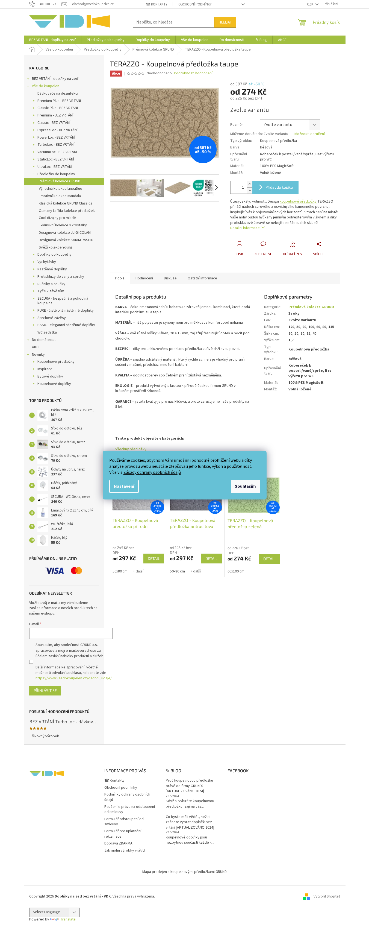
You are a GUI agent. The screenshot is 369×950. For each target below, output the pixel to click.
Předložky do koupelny (56, 174)
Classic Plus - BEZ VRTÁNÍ (57, 108)
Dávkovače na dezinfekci (57, 93)
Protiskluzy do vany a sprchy (60, 276)
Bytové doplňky (50, 376)
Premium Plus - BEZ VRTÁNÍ (59, 101)
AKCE (36, 347)
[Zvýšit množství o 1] (249, 184)
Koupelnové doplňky (54, 384)
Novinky (38, 354)
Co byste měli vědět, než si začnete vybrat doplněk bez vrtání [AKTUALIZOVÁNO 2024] (190, 822)
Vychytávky (46, 262)
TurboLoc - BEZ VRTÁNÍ (55, 144)
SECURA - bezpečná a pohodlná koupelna (62, 301)
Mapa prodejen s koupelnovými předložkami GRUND (184, 872)
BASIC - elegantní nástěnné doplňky (66, 325)
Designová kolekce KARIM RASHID (66, 240)
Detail (154, 558)
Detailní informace (245, 228)
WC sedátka (47, 332)
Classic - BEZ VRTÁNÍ (53, 122)
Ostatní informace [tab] (202, 278)
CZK (310, 4)
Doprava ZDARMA (118, 843)
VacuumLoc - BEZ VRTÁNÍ (57, 152)
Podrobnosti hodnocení (193, 73)
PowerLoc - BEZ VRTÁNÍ (56, 137)
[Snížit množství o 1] (249, 190)
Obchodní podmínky (195, 4)
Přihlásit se (45, 690)
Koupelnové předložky (56, 361)
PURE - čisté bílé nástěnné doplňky (65, 310)
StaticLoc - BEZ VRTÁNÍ (55, 159)
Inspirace (44, 369)
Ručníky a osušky (51, 284)
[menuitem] (52, 40)
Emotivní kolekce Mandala (60, 196)
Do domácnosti (44, 340)
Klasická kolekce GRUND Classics (65, 203)
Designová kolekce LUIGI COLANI (65, 232)
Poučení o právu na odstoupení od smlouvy (129, 809)
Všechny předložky (130, 449)
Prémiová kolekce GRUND (59, 181)
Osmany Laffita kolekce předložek (67, 211)
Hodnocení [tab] (144, 278)
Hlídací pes (292, 254)
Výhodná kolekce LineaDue (60, 188)
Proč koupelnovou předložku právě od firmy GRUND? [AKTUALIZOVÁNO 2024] (189, 786)
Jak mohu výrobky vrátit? (124, 850)
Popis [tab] (120, 278)
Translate (68, 919)
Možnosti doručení (309, 134)
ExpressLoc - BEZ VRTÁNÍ (57, 130)
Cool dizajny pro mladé (57, 218)
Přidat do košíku (279, 187)
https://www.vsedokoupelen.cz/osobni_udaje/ (74, 678)
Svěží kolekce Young (55, 247)
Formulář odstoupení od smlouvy (124, 821)
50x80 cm (120, 571)
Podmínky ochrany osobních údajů (127, 797)
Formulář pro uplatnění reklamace (122, 833)
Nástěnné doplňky (52, 269)
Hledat (225, 22)
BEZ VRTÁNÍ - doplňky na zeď (55, 78)
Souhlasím (245, 486)
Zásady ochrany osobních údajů (152, 472)
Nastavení (124, 486)
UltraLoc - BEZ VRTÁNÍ (54, 166)
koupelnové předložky (298, 201)
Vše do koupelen (45, 86)
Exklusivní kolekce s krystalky (63, 225)
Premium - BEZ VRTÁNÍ (55, 115)
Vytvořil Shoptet (327, 896)
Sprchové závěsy (51, 318)
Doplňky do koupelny (54, 254)
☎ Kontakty (156, 4)
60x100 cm (236, 571)
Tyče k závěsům (50, 291)
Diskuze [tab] (170, 278)
